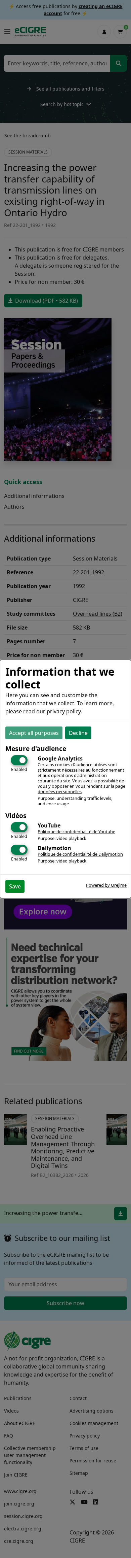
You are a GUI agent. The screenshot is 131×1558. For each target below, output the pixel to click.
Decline (78, 733)
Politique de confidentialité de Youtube (76, 831)
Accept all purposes (34, 733)
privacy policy (64, 711)
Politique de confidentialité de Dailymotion (80, 854)
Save (15, 886)
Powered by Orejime (106, 885)
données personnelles (60, 791)
